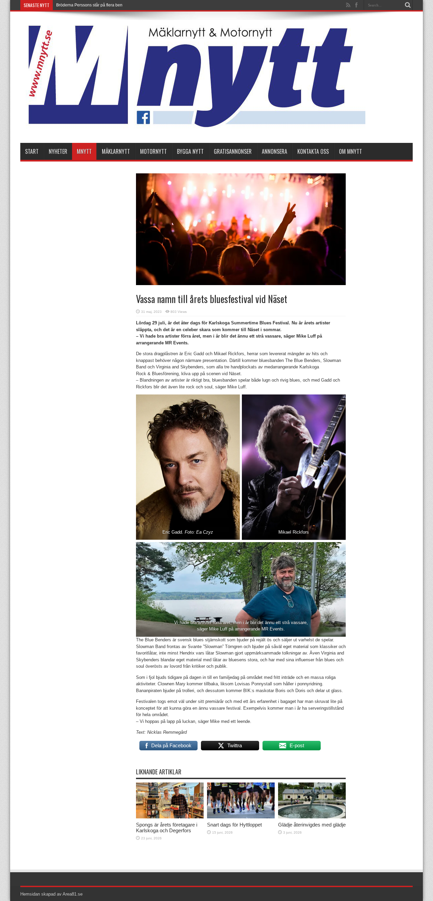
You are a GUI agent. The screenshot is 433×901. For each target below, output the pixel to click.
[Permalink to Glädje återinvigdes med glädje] (312, 816)
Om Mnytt (350, 151)
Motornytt (153, 151)
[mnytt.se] (192, 126)
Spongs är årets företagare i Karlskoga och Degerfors (166, 827)
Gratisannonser (233, 151)
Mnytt (84, 151)
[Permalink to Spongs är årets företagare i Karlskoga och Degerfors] (170, 816)
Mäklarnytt (116, 151)
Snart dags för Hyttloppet (234, 825)
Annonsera (274, 151)
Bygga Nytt (190, 151)
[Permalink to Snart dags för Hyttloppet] (241, 816)
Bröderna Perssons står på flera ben (89, 5)
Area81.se (73, 894)
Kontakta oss (313, 151)
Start (32, 151)
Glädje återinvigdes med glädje (312, 825)
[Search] (408, 5)
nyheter (58, 151)
